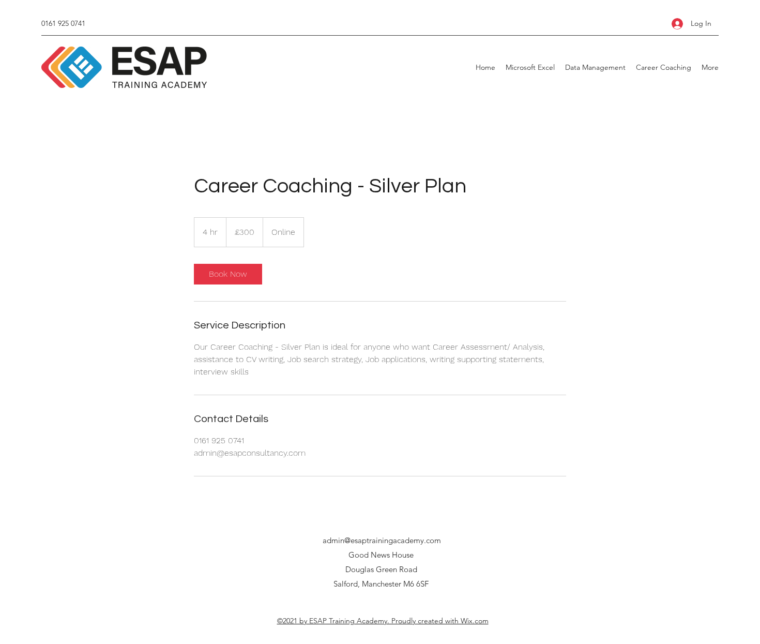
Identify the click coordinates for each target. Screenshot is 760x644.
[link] (228, 274)
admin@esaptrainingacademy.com (382, 540)
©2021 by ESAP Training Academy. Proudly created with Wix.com (383, 620)
